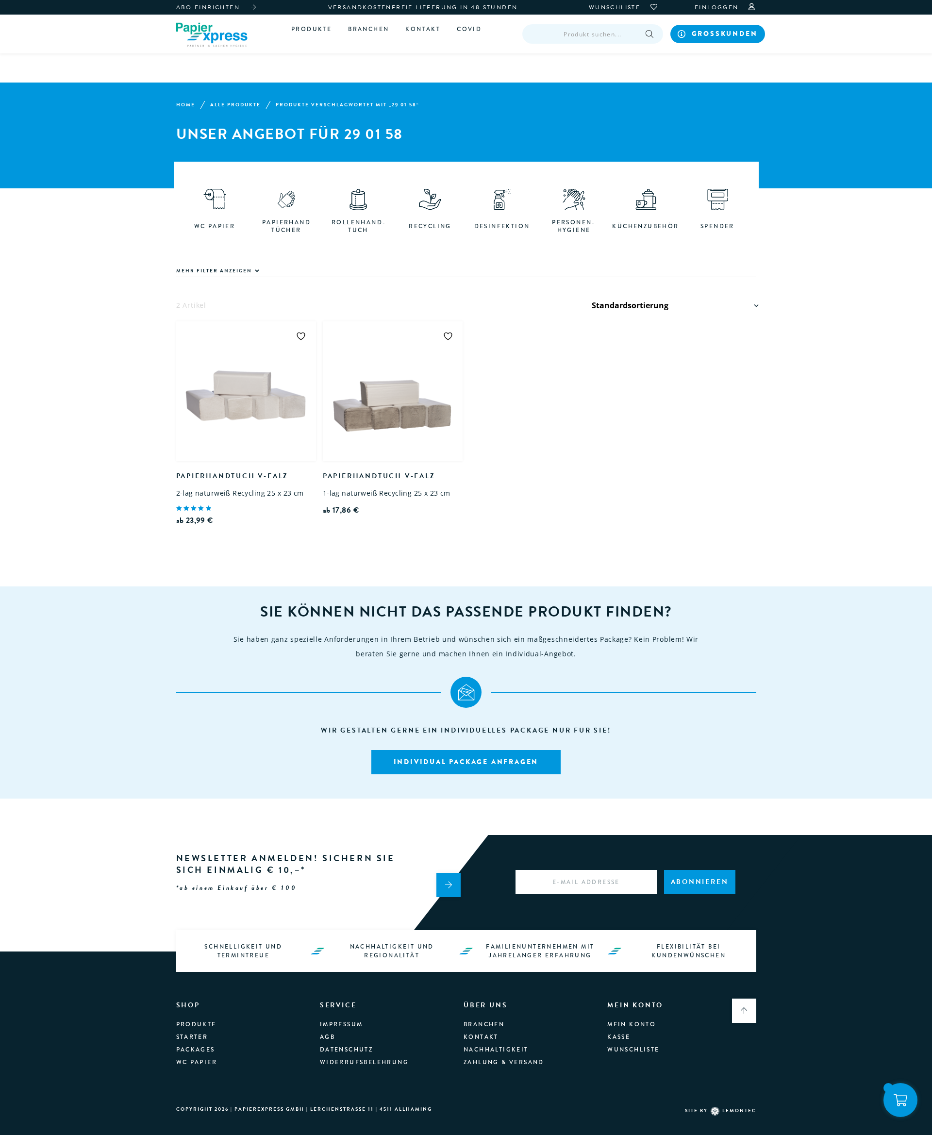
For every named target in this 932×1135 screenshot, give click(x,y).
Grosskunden (725, 33)
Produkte (311, 29)
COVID (469, 29)
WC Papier (196, 1062)
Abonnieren (700, 882)
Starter (192, 1037)
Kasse (618, 1037)
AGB (327, 1037)
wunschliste (616, 7)
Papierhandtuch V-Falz (232, 476)
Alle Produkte (235, 105)
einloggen (718, 7)
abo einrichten (208, 7)
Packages (195, 1049)
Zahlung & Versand (504, 1062)
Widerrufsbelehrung (364, 1062)
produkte (196, 1024)
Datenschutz (346, 1049)
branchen (368, 29)
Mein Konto (631, 1024)
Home (185, 105)
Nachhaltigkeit (496, 1049)
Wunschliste (633, 1049)
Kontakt (422, 29)
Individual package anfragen (466, 762)
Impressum (341, 1024)
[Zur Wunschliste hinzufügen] (301, 336)
